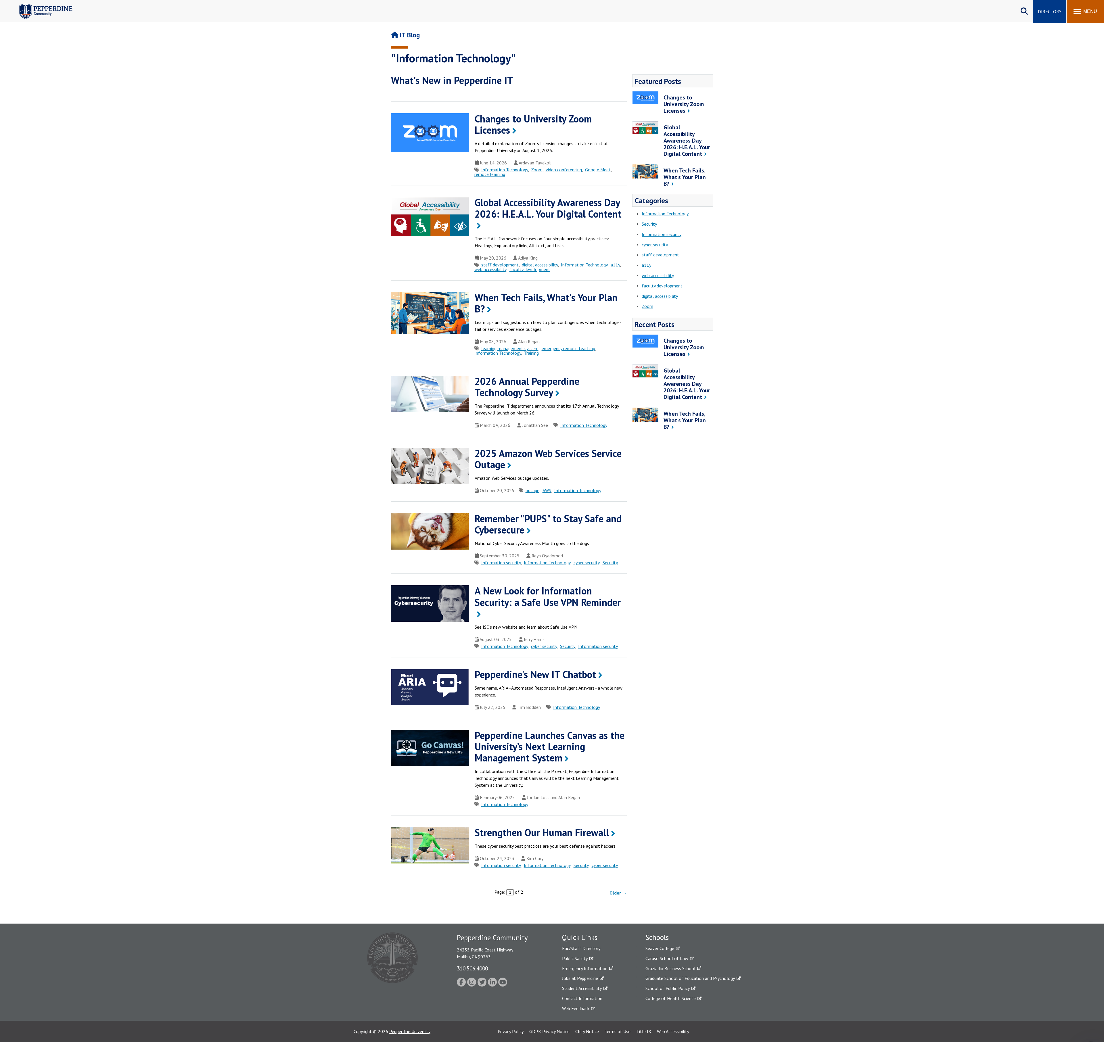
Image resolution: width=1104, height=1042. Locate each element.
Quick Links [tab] (579, 937)
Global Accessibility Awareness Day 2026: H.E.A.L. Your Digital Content (548, 208)
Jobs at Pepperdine (580, 978)
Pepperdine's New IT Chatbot (535, 674)
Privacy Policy (511, 1031)
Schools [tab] (657, 937)
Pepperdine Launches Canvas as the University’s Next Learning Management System (549, 746)
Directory (1049, 11)
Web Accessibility (673, 1031)
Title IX (643, 1031)
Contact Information (582, 998)
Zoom (537, 169)
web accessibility (490, 269)
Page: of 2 (508, 892)
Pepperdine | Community (41, 5)
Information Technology (504, 169)
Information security (501, 562)
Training (531, 353)
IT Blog (409, 35)
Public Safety (575, 958)
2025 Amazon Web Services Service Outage (548, 459)
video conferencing (564, 169)
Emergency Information (584, 968)
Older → (618, 893)
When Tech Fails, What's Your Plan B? (546, 303)
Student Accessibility (582, 988)
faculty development (529, 269)
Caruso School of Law (666, 958)
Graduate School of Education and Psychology (690, 978)
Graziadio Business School (670, 968)
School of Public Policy (667, 988)
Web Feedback (575, 1008)
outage (532, 490)
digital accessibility (540, 265)
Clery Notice (587, 1031)
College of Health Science (670, 998)
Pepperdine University (409, 1031)
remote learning (489, 174)
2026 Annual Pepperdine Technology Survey (527, 387)
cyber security (586, 562)
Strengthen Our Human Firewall (542, 832)
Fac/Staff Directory (581, 948)
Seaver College (659, 948)
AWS (547, 490)
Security (610, 562)
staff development (500, 265)
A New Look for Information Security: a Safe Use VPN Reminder (548, 596)
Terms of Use (617, 1031)
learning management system (509, 348)
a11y (615, 265)
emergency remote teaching (568, 348)
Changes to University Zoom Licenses (533, 124)
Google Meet (598, 169)
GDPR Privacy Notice (549, 1031)
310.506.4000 (472, 968)
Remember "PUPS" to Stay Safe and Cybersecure (548, 524)
